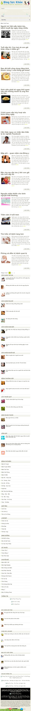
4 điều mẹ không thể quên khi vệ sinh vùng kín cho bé (18, 293)
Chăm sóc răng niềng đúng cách (14, 303)
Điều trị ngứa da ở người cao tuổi (14, 355)
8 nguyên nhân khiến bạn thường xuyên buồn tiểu (18, 337)
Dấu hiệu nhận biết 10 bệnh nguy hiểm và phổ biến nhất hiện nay (18, 436)
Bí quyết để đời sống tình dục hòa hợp (14, 612)
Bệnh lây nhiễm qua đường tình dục (13, 624)
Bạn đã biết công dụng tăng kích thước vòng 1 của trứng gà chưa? (15, 69)
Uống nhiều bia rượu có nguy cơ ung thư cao (17, 381)
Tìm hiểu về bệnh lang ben (12, 234)
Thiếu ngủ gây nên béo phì (13, 311)
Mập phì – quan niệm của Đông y (15, 153)
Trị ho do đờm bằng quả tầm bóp (14, 407)
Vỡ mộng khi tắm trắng (12, 318)
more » (27, 39)
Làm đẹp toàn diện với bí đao (11, 639)
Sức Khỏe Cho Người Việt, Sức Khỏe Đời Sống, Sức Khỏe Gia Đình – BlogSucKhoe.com (15, 696)
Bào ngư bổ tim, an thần (12, 417)
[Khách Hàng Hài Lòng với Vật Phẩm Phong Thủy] (15, 598)
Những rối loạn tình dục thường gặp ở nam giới (17, 345)
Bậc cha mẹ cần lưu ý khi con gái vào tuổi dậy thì (15, 173)
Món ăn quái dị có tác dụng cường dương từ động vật (17, 426)
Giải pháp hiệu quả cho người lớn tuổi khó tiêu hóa (18, 371)
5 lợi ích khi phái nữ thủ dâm (11, 618)
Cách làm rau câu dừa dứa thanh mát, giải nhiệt (16, 661)
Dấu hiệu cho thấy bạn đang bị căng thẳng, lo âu (17, 330)
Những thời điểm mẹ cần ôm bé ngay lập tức (17, 285)
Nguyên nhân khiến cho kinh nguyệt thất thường (13, 194)
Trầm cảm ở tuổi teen (10, 215)
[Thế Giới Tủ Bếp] (15, 601)
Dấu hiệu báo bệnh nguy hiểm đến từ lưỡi (16, 451)
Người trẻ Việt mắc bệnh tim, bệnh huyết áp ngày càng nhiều (14, 27)
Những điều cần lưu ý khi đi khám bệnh (14, 655)
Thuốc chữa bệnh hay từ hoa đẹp (14, 399)
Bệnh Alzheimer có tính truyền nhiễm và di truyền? (15, 667)
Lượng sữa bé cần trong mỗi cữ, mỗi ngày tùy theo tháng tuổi (18, 278)
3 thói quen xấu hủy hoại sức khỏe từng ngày (13, 113)
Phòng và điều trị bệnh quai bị (14, 253)
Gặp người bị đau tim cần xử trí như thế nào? (17, 388)
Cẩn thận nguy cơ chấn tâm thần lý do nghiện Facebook (15, 133)
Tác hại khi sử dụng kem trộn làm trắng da (15, 645)
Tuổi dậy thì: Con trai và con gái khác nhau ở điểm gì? (14, 48)
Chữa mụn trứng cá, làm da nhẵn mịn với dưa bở (16, 633)
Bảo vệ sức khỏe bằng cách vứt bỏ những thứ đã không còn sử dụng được (18, 444)
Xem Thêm (26, 43)
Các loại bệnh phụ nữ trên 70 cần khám (16, 362)
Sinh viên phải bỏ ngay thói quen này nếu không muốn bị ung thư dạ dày (15, 91)
